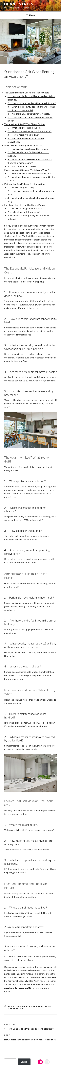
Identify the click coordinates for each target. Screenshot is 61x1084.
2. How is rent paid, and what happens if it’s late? (32, 103)
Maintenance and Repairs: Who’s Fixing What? (26, 170)
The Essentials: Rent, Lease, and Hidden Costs (26, 92)
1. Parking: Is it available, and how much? (28, 149)
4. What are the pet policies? (22, 166)
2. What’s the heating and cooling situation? (29, 131)
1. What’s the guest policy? (22, 187)
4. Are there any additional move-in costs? (29, 114)
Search (24, 1062)
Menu (32, 15)
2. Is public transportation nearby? (24, 212)
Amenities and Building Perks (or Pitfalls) (23, 145)
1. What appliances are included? (24, 128)
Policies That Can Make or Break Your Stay (24, 184)
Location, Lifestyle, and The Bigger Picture (24, 205)
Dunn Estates (19, 4)
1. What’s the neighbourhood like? (25, 208)
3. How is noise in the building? (23, 135)
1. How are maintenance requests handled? (29, 173)
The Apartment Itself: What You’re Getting (24, 124)
